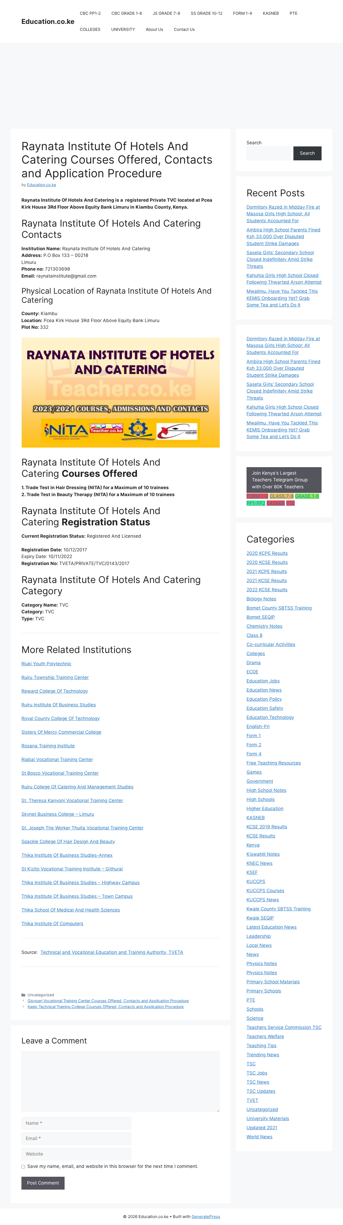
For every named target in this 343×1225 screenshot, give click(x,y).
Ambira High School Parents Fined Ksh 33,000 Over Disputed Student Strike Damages (283, 236)
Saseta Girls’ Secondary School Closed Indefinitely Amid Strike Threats (280, 259)
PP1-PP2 (256, 503)
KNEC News (260, 863)
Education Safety (265, 708)
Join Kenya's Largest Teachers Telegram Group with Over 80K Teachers (280, 479)
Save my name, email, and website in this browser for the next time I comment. (112, 1166)
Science (255, 1018)
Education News (264, 690)
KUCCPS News (263, 899)
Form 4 (254, 754)
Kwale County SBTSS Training (279, 909)
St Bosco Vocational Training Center (60, 773)
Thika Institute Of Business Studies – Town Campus (77, 896)
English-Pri (258, 726)
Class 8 (254, 635)
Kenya (253, 845)
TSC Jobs (257, 1073)
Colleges (256, 653)
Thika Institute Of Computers (52, 923)
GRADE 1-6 (307, 496)
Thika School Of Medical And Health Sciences (70, 910)
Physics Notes (262, 963)
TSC (251, 1064)
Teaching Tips (262, 1045)
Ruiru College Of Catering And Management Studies (77, 786)
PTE (293, 13)
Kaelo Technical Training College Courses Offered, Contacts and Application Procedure (106, 1006)
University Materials (268, 1118)
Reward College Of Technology (54, 691)
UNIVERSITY (123, 29)
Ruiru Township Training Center (55, 677)
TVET (252, 1100)
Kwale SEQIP (260, 918)
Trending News (263, 1054)
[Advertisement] (171, 83)
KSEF (252, 872)
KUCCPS (256, 881)
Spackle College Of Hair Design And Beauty (68, 841)
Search (254, 142)
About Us (154, 29)
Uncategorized (262, 1109)
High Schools (261, 799)
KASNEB (271, 13)
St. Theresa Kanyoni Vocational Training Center (72, 800)
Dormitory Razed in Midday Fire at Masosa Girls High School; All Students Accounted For (283, 213)
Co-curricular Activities (271, 644)
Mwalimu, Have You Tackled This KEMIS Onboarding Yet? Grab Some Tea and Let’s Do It (282, 298)
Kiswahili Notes (263, 854)
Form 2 (254, 744)
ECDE (252, 671)
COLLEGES (90, 29)
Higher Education (265, 808)
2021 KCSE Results (267, 580)
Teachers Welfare (265, 1036)
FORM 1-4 (242, 13)
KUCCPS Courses (265, 890)
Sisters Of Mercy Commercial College (61, 732)
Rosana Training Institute (48, 745)
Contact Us (184, 29)
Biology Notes (261, 599)
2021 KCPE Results (267, 571)
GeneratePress (206, 1216)
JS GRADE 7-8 (166, 13)
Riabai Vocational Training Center (57, 759)
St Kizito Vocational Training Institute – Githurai (72, 869)
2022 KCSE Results (267, 589)
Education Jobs (263, 681)
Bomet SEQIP (261, 617)
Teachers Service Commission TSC (284, 1027)
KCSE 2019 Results (267, 826)
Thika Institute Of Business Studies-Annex (67, 855)
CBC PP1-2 (90, 13)
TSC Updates (261, 1091)
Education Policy (264, 699)
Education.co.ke (47, 21)
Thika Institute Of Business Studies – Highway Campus (80, 882)
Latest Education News (272, 927)
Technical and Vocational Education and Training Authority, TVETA (111, 952)
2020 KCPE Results (267, 553)
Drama (254, 662)
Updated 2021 (262, 1127)
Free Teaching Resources (274, 763)
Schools (255, 1009)
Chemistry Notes (264, 626)
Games (254, 772)
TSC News (258, 1082)
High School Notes (266, 790)
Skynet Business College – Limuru (57, 814)
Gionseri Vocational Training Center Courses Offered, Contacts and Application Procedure (108, 1000)
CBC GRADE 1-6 (126, 13)
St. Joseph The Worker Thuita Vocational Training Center (82, 828)
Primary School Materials (273, 981)
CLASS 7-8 (282, 496)
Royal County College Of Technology (60, 718)
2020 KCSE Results (267, 562)
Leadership (259, 936)
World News (260, 1136)
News (253, 954)
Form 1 (254, 735)
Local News (259, 945)
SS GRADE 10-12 (206, 13)
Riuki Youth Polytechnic (46, 663)
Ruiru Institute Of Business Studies (58, 704)
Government (260, 781)
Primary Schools (264, 991)
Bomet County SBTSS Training (279, 608)
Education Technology (270, 717)
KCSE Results (261, 836)
